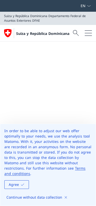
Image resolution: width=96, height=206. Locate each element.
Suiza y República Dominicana (42, 33)
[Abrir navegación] (88, 33)
